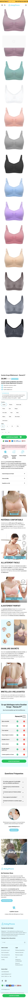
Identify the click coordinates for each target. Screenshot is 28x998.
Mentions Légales (19, 954)
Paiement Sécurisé (19, 952)
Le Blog (3, 959)
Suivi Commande (5, 952)
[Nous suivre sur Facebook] (2, 981)
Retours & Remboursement (19, 964)
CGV (16, 957)
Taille (2, 423)
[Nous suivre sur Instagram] (6, 981)
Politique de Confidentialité (18, 960)
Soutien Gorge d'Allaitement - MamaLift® (13, 375)
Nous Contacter (4, 957)
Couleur (3, 402)
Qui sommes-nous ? (5, 950)
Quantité (3, 429)
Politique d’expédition (20, 950)
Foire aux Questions (5, 954)
